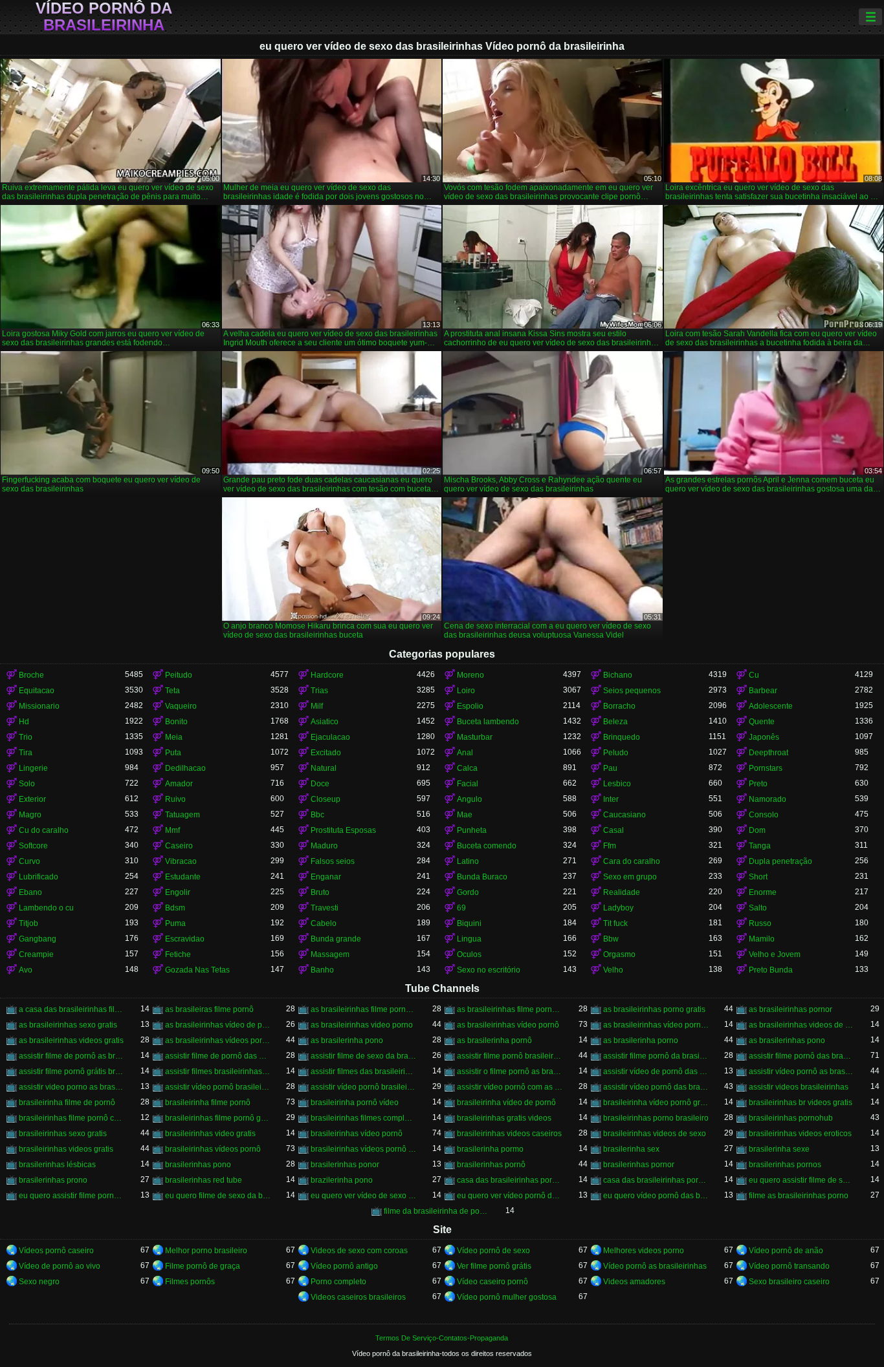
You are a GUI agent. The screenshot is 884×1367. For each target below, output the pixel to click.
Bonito (176, 721)
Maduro (324, 845)
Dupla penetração (780, 861)
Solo (27, 783)
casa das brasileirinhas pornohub (656, 1180)
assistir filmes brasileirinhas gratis (218, 1071)
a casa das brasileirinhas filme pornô (72, 1009)
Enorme (763, 892)
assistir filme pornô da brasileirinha (656, 1055)
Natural (324, 768)
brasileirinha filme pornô (207, 1102)
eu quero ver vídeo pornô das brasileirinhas (510, 1195)
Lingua (469, 938)
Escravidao (184, 938)
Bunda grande (336, 938)
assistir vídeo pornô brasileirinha (218, 1087)
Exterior (32, 799)
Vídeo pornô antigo (344, 1266)
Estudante (183, 876)
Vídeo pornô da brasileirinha (104, 17)
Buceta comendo (486, 845)
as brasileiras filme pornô (209, 1009)
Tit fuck (615, 923)
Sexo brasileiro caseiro (789, 1281)
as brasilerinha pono (347, 1040)
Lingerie (33, 768)
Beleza (615, 721)
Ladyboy (618, 907)
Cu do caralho (44, 830)
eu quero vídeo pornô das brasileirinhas (656, 1195)
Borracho (619, 706)
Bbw (611, 938)
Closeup (325, 799)
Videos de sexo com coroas (359, 1250)
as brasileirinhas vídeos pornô (218, 1040)
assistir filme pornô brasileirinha (510, 1055)
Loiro (466, 690)
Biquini (469, 923)
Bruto (320, 892)
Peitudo (178, 675)
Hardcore (327, 675)
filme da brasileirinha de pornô (437, 1211)
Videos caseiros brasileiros (358, 1297)
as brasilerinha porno (640, 1040)
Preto (758, 783)
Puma (175, 923)
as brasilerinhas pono (787, 1040)
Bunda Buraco (482, 876)
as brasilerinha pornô (494, 1040)
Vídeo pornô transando (789, 1266)
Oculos (469, 954)
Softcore (33, 845)
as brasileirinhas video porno (362, 1024)
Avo (25, 969)
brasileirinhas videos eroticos (800, 1133)
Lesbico (617, 783)
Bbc (317, 814)
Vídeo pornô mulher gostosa (507, 1297)
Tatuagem (182, 814)
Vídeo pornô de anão (786, 1250)
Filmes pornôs (190, 1281)
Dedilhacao (185, 768)
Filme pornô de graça (202, 1266)
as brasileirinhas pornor (790, 1009)
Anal (465, 752)
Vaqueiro (181, 706)
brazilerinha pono (342, 1180)
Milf (317, 706)
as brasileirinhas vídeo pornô (508, 1024)
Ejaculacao (330, 737)
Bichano (617, 675)
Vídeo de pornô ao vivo (59, 1266)
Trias (319, 690)
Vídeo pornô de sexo (493, 1250)
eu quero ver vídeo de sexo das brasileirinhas (364, 1195)
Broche (31, 675)
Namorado (767, 799)
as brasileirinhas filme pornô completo (364, 1009)
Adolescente (771, 706)
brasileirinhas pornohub (791, 1118)
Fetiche (178, 954)
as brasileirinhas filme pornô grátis (510, 1009)
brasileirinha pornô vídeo (355, 1102)
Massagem (330, 954)
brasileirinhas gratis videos (504, 1118)
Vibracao (181, 861)
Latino (468, 861)
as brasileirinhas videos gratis (71, 1040)
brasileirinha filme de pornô (67, 1102)
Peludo (615, 752)
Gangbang (37, 938)
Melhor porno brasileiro (206, 1250)
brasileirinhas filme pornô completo (72, 1118)
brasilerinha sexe (779, 1149)
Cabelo (324, 923)
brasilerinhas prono (53, 1180)
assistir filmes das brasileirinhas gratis (364, 1071)
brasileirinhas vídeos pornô (213, 1149)
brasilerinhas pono (198, 1164)
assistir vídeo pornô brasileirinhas (364, 1087)
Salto (758, 907)
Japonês (764, 737)
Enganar (326, 876)
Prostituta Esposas (343, 830)
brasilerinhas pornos (785, 1164)
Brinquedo (621, 737)
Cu (754, 675)
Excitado (326, 752)
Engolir (177, 892)
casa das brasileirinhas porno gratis (510, 1180)
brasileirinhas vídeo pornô (357, 1133)
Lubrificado (38, 876)
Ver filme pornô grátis (494, 1266)
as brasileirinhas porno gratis (654, 1009)
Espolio (470, 706)
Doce (320, 783)
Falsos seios (333, 861)
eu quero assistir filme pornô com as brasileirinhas (72, 1195)
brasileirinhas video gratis (210, 1133)
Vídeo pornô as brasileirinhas (655, 1266)
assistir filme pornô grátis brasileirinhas (72, 1071)
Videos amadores (634, 1281)
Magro (30, 814)
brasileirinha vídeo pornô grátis (656, 1102)
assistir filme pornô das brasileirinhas (802, 1055)
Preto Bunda (771, 969)
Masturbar (474, 737)
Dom (757, 830)
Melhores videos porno (643, 1250)
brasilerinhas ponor (345, 1164)
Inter (611, 799)
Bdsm (175, 907)
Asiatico (324, 721)
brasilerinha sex (631, 1149)
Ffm (609, 845)
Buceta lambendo (488, 721)
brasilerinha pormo (490, 1149)
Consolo (764, 814)
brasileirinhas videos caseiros (509, 1133)
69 (461, 907)
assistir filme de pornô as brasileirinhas (72, 1055)
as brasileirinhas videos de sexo (802, 1024)
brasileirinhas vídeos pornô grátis (364, 1149)
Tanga (760, 845)
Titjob (28, 923)
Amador (179, 783)
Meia (173, 737)
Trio (25, 737)
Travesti (324, 907)
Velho (613, 969)
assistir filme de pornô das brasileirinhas (218, 1055)
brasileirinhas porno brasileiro (656, 1118)
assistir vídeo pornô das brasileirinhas (656, 1087)
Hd (24, 721)
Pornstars (765, 768)
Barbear (763, 690)
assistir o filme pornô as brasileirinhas (510, 1071)
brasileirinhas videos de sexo (654, 1133)
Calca (467, 768)
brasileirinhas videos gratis (66, 1149)
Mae (464, 814)
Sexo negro (39, 1281)
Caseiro (179, 845)
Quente (762, 721)
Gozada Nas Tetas (197, 969)
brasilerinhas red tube (203, 1180)
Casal (613, 830)
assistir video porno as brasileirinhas (72, 1087)
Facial (467, 783)
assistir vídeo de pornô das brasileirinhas (656, 1071)
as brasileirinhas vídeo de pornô (218, 1024)
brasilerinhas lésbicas (57, 1164)
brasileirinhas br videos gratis (800, 1102)
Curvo (29, 861)
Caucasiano (624, 814)
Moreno (470, 675)
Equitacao (36, 690)
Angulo (469, 799)
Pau (610, 768)
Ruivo (175, 799)
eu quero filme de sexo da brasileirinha (218, 1195)
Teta (172, 690)
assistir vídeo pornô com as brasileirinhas (510, 1087)
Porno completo (338, 1281)
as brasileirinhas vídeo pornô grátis (656, 1024)
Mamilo (762, 938)
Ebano (30, 892)
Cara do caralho (631, 861)
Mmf (172, 830)
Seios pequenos (632, 690)
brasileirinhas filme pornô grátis (218, 1118)
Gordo (468, 892)
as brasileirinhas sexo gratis (68, 1024)
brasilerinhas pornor (638, 1164)
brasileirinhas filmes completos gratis (364, 1118)
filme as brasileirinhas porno (798, 1195)
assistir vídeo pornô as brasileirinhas (802, 1071)
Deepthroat (768, 752)
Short (758, 876)
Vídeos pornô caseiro (56, 1250)
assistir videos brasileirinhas (798, 1087)
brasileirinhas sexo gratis (63, 1133)
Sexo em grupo (630, 876)
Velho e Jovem (775, 954)
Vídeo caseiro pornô (492, 1281)
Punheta (472, 830)
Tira (25, 752)
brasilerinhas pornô (491, 1164)
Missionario (39, 706)
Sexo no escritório (488, 969)
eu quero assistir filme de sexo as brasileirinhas (802, 1180)
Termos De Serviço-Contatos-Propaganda (441, 1338)
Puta (173, 752)
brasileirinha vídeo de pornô (506, 1102)
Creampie (36, 954)
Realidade (621, 892)
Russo (760, 923)
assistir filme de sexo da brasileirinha (364, 1055)
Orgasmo (619, 954)
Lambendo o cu (46, 907)
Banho (322, 969)
